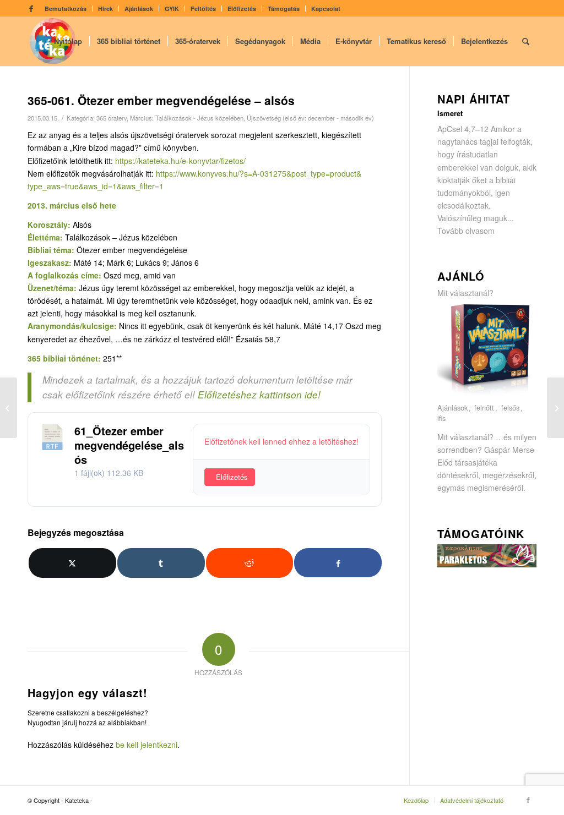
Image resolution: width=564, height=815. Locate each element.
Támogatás (284, 8)
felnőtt (484, 408)
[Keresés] (525, 41)
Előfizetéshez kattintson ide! (259, 394)
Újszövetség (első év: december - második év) (310, 117)
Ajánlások (138, 8)
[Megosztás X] (72, 563)
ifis (441, 418)
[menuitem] (66, 9)
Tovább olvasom (466, 230)
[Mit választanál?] (486, 395)
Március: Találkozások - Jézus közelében (186, 117)
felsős (510, 408)
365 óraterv (111, 117)
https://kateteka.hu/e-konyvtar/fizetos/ (180, 160)
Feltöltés (203, 8)
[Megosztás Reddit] (250, 563)
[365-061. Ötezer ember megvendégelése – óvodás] (8, 408)
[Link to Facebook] (31, 8)
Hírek (105, 8)
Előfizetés (241, 8)
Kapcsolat (325, 8)
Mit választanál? (465, 292)
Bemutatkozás (65, 8)
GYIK (172, 8)
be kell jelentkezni (146, 744)
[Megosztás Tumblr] (161, 563)
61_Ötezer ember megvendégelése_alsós (129, 445)
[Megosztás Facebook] (338, 562)
